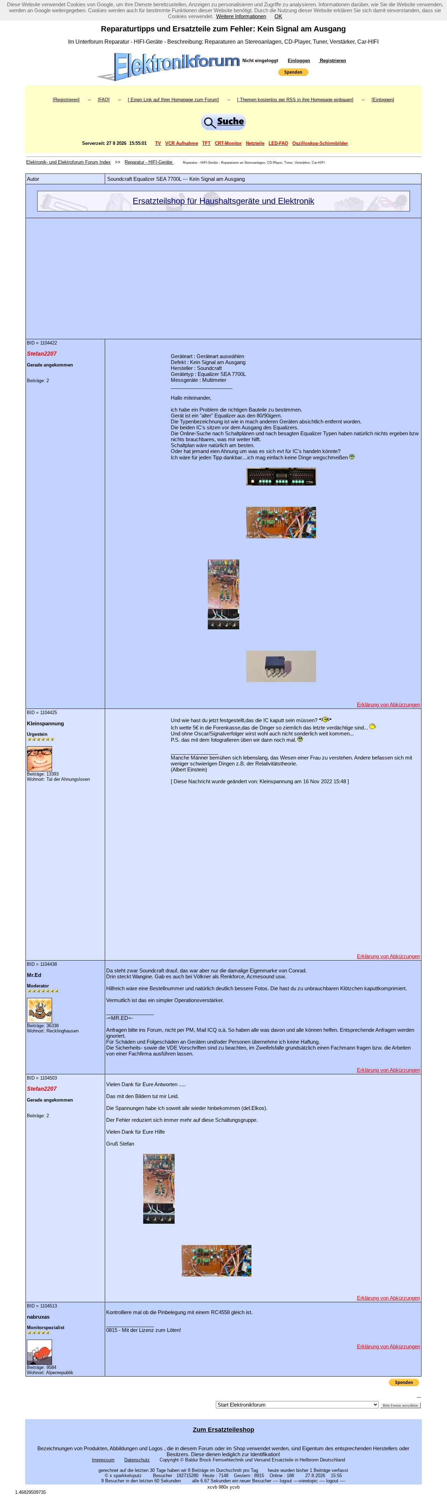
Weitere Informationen (241, 16)
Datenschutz (137, 1459)
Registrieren (332, 60)
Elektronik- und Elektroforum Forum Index (68, 162)
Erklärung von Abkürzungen (388, 704)
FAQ (103, 99)
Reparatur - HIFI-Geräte (149, 162)
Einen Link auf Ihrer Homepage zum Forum (173, 99)
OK (278, 16)
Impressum (103, 1459)
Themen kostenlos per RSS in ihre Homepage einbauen (295, 99)
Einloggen (299, 60)
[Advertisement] (223, 273)
